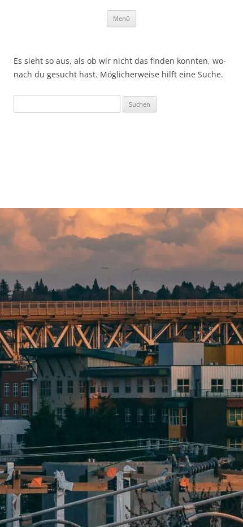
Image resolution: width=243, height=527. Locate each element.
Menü (121, 18)
